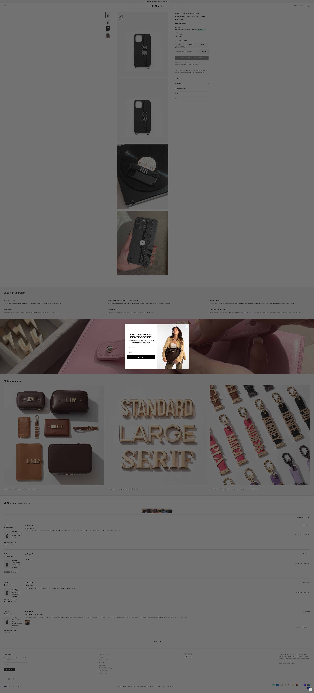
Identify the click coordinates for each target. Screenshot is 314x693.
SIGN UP (141, 357)
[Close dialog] (186, 326)
